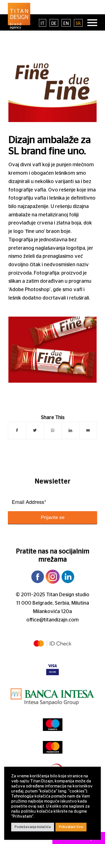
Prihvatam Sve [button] (71, 827)
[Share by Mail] (88, 430)
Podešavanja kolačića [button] (33, 827)
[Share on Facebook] (17, 430)
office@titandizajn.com (52, 620)
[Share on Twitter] (34, 430)
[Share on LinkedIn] (70, 430)
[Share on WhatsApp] (52, 430)
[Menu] (89, 22)
